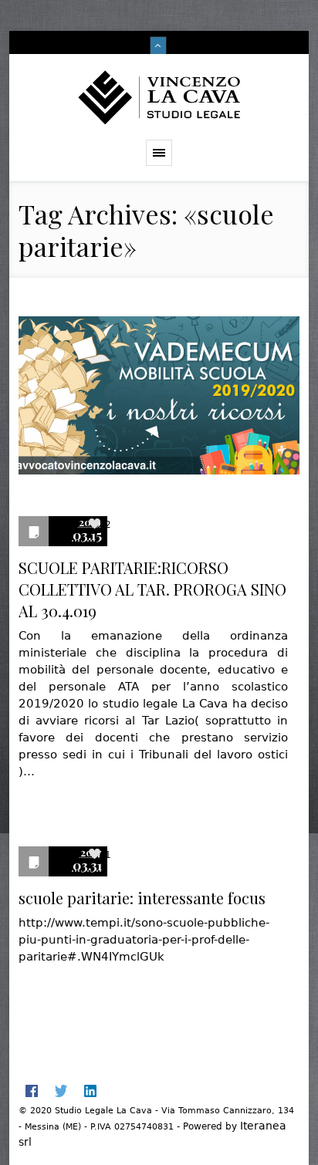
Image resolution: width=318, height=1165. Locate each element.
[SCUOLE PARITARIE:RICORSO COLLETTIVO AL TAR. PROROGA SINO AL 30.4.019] (159, 402)
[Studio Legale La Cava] (159, 96)
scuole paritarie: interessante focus (142, 897)
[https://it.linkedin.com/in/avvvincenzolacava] (90, 1091)
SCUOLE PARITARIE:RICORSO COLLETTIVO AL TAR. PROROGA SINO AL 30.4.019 (152, 589)
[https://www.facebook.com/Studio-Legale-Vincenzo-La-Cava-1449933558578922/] (31, 1091)
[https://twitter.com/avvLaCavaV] (61, 1091)
